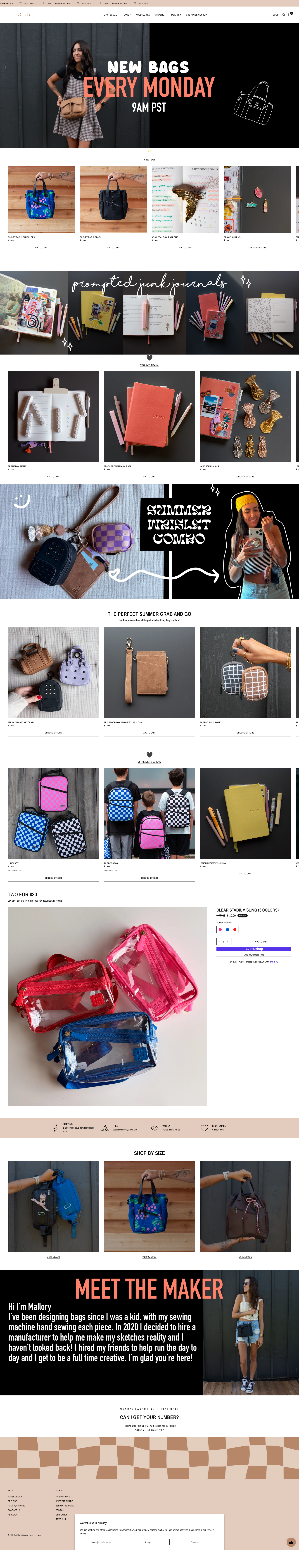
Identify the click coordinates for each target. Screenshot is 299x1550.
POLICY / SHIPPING (16, 1505)
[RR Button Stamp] (53, 416)
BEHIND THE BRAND (65, 1505)
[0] (289, 15)
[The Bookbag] (149, 813)
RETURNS (12, 1501)
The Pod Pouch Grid (210, 722)
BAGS (126, 14)
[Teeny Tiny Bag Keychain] (53, 672)
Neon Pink (220, 929)
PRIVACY (60, 1510)
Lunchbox (13, 863)
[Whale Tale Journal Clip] (185, 199)
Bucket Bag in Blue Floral (22, 237)
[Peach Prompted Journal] (149, 416)
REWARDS (13, 1514)
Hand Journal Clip (209, 466)
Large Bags (245, 1256)
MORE (59, 1491)
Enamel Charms (232, 237)
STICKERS (159, 14)
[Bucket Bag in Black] (113, 199)
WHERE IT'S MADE (64, 1501)
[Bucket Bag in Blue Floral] (41, 199)
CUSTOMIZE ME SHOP (196, 14)
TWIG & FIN (176, 14)
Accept (148, 1542)
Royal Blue (227, 929)
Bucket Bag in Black (90, 237)
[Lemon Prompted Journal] (245, 813)
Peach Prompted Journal (117, 466)
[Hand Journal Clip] (245, 416)
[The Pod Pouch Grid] (245, 672)
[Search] (284, 15)
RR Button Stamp (17, 466)
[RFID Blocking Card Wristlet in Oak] (149, 672)
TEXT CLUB (61, 1519)
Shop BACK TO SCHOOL (149, 761)
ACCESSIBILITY (15, 1496)
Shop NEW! (149, 159)
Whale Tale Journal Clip (165, 237)
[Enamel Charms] (257, 199)
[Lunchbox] (53, 813)
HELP (11, 1491)
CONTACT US (14, 1510)
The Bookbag (111, 863)
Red (235, 929)
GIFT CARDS (62, 1514)
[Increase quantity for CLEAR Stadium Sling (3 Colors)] (227, 941)
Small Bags (53, 1256)
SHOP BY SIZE (110, 14)
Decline (194, 1542)
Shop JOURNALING (149, 364)
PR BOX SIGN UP (63, 1496)
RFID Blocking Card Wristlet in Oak (123, 722)
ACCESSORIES (143, 14)
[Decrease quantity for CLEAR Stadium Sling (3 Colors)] (219, 941)
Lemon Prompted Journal (214, 863)
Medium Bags (149, 1256)
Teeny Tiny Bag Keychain (21, 722)
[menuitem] (111, 14)
